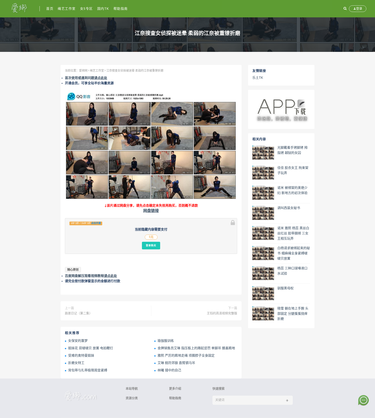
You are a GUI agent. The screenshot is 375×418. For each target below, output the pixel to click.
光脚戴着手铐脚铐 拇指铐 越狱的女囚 (292, 150)
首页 (49, 8)
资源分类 (132, 398)
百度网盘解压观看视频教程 (91, 276)
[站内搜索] (345, 8)
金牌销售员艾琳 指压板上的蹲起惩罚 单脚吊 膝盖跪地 (196, 348)
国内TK (103, 8)
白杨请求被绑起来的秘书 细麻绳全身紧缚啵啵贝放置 (293, 253)
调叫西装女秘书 (288, 208)
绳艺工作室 (67, 8)
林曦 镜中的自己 (169, 370)
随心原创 (73, 269)
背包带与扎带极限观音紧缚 (87, 370)
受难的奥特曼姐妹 (81, 355)
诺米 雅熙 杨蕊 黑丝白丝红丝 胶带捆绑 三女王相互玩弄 (293, 233)
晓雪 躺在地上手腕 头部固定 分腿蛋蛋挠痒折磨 (292, 314)
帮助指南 (120, 8)
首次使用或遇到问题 (86, 78)
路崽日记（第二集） (78, 313)
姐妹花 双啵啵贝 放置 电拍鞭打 (90, 348)
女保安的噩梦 (78, 340)
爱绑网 (83, 70)
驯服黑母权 (285, 288)
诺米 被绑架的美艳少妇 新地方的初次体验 (292, 190)
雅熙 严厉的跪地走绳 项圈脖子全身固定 (186, 355)
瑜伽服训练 (166, 340)
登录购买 (151, 245)
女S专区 (86, 8)
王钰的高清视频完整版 (222, 313)
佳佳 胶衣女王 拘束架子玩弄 (292, 170)
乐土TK (257, 77)
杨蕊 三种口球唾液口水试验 (292, 271)
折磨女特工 (76, 363)
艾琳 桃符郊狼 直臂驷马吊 (176, 363)
